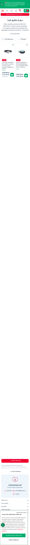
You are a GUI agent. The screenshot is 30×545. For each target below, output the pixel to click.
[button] (11, 11)
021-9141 (9, 490)
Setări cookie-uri (14, 539)
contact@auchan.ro (20, 490)
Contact (17, 494)
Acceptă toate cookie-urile (14, 535)
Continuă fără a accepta (21, 512)
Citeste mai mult (16, 414)
